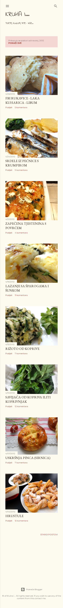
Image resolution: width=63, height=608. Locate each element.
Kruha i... (17, 14)
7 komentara (21, 353)
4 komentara (21, 232)
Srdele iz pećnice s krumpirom (22, 163)
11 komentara (21, 295)
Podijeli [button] (8, 107)
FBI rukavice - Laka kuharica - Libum (22, 100)
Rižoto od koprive (22, 348)
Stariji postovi (49, 534)
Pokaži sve (15, 43)
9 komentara (21, 170)
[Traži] (56, 5)
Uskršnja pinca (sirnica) (27, 458)
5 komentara (21, 107)
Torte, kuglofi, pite (15, 23)
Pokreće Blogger (34, 589)
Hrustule (14, 516)
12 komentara (21, 406)
